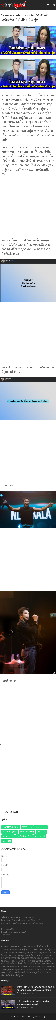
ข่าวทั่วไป (7, 831)
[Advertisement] (28, 206)
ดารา (37, 836)
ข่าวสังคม (24, 831)
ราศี (4, 840)
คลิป (39, 831)
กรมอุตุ (38, 827)
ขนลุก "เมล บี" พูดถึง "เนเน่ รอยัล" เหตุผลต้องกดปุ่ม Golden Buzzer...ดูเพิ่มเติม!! (36, 988)
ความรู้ (5, 836)
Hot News (8, 827)
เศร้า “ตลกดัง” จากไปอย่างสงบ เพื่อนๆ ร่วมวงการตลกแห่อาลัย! (34, 1002)
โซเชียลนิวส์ (21, 836)
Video (24, 827)
